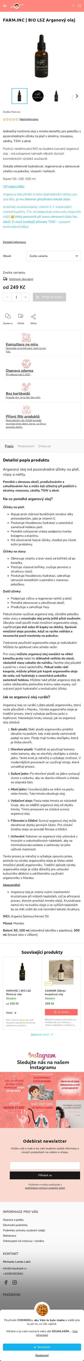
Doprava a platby (13, 1220)
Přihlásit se (45, 1175)
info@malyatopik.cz (15, 1268)
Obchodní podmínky (15, 1225)
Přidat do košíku (52, 297)
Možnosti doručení (21, 279)
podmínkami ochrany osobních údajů (45, 1188)
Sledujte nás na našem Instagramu (43, 1065)
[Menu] (5, 6)
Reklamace (9, 1236)
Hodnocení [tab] (26, 446)
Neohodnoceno (29, 119)
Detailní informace (14, 242)
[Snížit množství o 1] (7, 297)
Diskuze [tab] (44, 446)
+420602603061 (13, 1274)
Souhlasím (44, 1347)
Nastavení (42, 1355)
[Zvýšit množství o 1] (25, 297)
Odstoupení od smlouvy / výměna (23, 1241)
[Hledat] (73, 5)
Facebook (6, 1282)
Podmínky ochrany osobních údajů (24, 1230)
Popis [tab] (9, 446)
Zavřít (72, 328)
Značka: (12, 111)
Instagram (15, 1282)
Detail (9, 1012)
